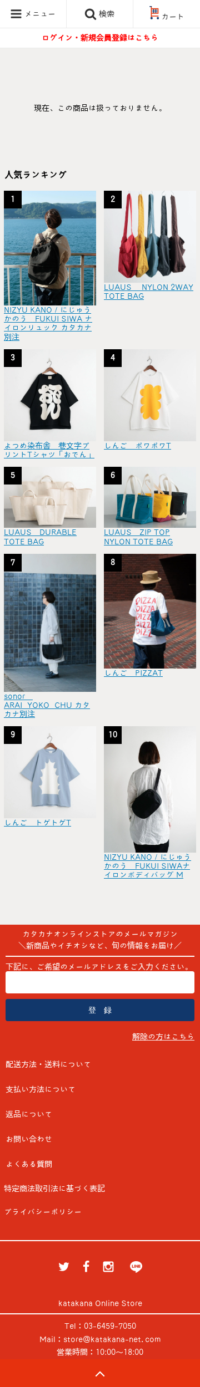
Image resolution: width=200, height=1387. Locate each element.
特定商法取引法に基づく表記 (54, 1188)
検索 (105, 14)
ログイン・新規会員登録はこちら (100, 38)
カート (172, 17)
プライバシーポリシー (43, 1212)
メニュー (39, 14)
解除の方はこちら (163, 1037)
